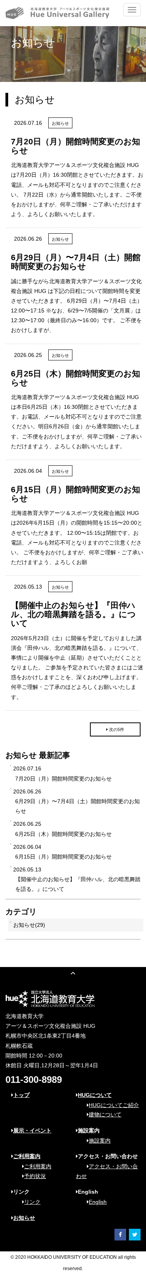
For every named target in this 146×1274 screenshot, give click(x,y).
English (98, 1202)
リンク (32, 1202)
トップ (21, 1095)
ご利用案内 (26, 1156)
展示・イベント (32, 1130)
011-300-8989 (33, 1079)
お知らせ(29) (29, 925)
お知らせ (24, 1218)
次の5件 (116, 729)
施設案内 (100, 1140)
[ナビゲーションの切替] (132, 9)
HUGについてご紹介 (114, 1105)
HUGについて (95, 1095)
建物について (105, 1114)
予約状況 (35, 1176)
